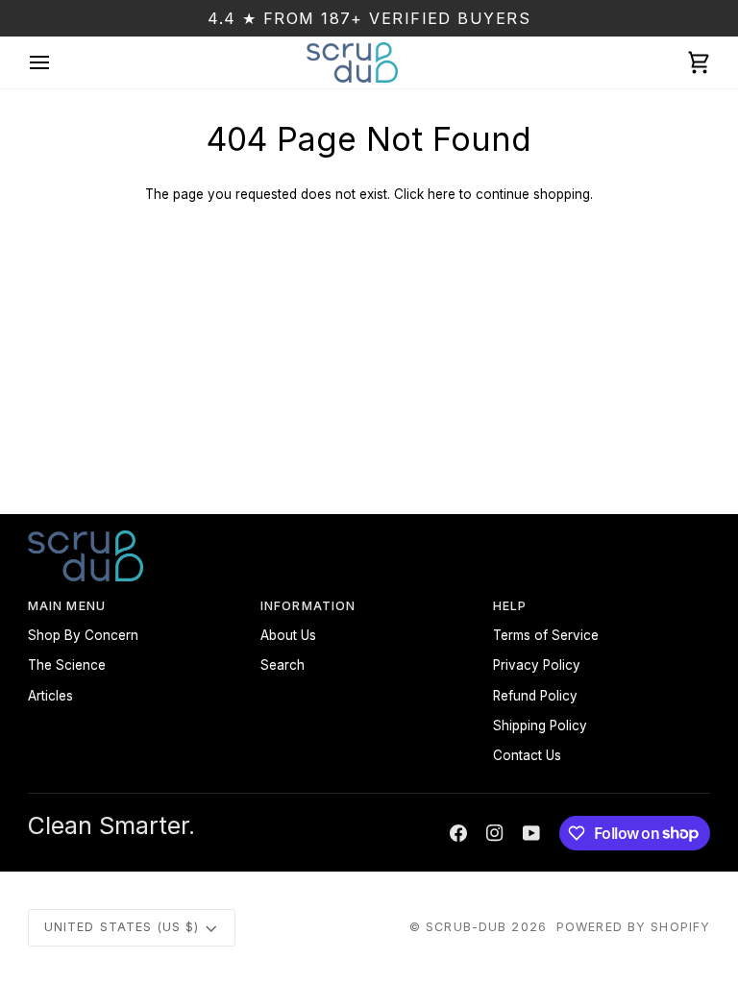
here (441, 194)
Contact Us (527, 755)
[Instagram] (495, 833)
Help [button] (510, 606)
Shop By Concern (83, 635)
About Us (288, 635)
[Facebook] (458, 833)
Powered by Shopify (633, 927)
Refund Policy (535, 695)
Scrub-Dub (466, 927)
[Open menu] (57, 62)
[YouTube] (531, 833)
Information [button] (308, 606)
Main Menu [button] (67, 606)
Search (282, 665)
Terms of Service (546, 635)
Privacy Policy (536, 665)
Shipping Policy (540, 725)
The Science (67, 665)
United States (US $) (122, 927)
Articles (50, 695)
